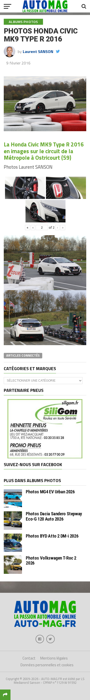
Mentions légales (54, 658)
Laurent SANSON (38, 51)
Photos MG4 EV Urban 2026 (50, 491)
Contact (29, 658)
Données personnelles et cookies (47, 665)
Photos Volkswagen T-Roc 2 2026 (51, 560)
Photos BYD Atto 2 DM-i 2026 (52, 536)
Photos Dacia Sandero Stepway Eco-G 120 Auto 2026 (54, 516)
